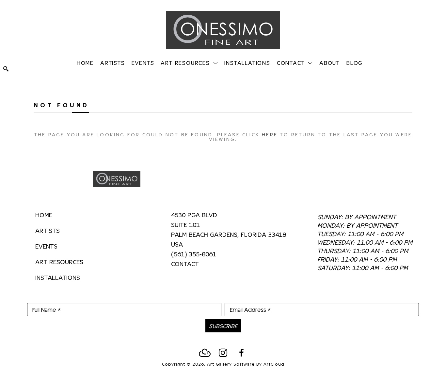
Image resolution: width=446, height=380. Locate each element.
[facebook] (241, 353)
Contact (185, 263)
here (270, 134)
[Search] (5, 68)
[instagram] (223, 353)
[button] (189, 62)
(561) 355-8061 (193, 254)
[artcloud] (204, 353)
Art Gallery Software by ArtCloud (245, 363)
